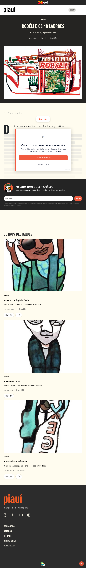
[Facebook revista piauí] (5, 515)
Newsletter (9, 545)
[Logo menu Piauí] (10, 10)
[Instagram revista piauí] (28, 515)
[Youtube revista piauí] (21, 515)
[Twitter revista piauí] (13, 515)
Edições (8, 530)
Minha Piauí (10, 540)
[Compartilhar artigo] (46, 119)
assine (78, 199)
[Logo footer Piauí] (43, 499)
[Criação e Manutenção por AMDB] (43, 564)
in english (8, 507)
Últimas (8, 535)
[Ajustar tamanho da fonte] (40, 119)
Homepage (9, 525)
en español (23, 507)
